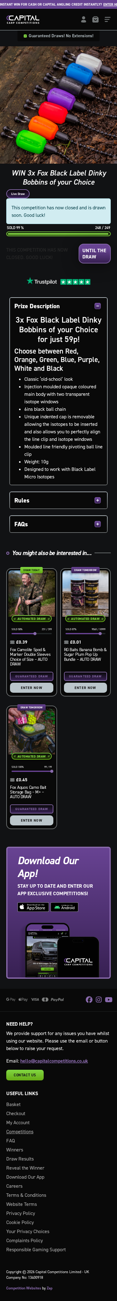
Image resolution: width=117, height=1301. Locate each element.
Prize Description (37, 306)
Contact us (25, 1075)
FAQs (21, 524)
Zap (49, 1288)
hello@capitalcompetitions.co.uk (54, 1061)
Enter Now (31, 688)
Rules (21, 500)
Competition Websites (23, 1288)
